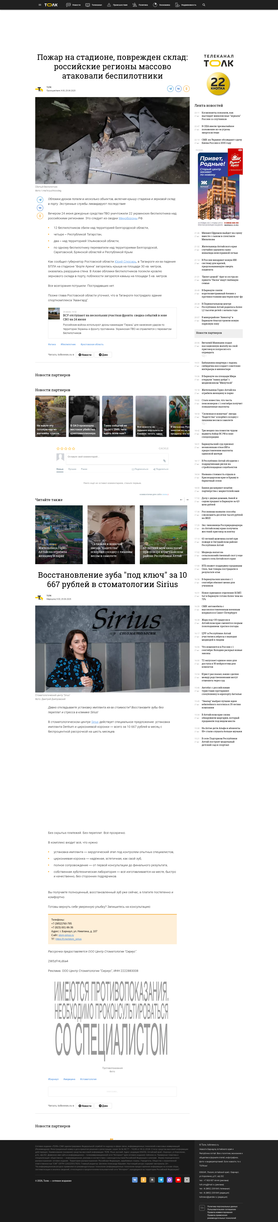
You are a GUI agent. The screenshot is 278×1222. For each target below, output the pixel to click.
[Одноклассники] (186, 88)
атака (52, 344)
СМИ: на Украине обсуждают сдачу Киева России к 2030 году (222, 141)
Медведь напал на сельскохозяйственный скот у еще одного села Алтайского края (222, 555)
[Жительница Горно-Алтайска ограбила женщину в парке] (59, 534)
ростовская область (92, 344)
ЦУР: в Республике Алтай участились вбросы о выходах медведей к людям (219, 636)
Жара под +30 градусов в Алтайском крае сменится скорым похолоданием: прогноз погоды (222, 623)
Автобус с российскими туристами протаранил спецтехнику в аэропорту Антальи (222, 691)
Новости (76, 5)
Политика (143, 5)
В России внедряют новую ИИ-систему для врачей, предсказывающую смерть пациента (219, 264)
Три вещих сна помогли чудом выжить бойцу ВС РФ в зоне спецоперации (219, 433)
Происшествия (120, 5)
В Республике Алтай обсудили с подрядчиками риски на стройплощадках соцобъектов (220, 464)
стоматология (88, 1079)
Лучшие (72, 468)
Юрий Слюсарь (125, 261)
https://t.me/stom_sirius (69, 939)
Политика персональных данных (222, 1206)
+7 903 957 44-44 (211, 1180)
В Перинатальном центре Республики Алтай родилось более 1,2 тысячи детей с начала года (222, 307)
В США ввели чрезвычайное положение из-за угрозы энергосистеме (218, 129)
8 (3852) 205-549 (211, 1193)
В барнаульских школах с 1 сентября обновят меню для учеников (218, 582)
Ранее (84, 468)
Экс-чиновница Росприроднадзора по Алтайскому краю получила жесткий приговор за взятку (222, 528)
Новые (59, 468)
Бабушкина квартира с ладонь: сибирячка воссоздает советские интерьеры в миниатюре (221, 366)
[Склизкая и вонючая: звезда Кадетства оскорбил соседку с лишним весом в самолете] (111, 534)
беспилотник (68, 344)
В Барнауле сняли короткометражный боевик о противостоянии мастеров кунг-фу (222, 293)
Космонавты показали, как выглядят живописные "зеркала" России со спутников (221, 116)
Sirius (95, 722)
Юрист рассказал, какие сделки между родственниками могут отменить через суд (220, 677)
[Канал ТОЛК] (103, 354)
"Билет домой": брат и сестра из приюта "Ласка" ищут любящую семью (220, 280)
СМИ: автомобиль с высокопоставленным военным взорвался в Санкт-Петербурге (221, 609)
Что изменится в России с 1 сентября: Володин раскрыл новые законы (222, 650)
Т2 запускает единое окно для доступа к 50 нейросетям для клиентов (219, 663)
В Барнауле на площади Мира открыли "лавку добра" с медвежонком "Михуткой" (219, 379)
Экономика (164, 5)
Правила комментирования (219, 1212)
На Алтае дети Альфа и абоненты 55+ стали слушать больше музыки (222, 730)
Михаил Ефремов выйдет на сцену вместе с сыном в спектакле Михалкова (222, 236)
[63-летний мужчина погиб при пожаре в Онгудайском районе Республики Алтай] (163, 534)
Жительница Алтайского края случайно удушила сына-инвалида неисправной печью (220, 249)
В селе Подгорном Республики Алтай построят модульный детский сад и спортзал (219, 741)
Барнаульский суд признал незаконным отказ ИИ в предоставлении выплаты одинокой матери (218, 448)
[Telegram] (170, 88)
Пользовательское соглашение (221, 1209)
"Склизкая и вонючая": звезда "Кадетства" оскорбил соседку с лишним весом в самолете (111, 550)
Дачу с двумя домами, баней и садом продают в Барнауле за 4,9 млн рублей (220, 501)
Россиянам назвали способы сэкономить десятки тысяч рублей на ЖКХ (222, 515)
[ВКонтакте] (178, 88)
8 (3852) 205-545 (211, 1189)
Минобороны (128, 218)
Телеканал (97, 5)
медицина (69, 1079)
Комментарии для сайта (154, 494)
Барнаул (53, 1079)
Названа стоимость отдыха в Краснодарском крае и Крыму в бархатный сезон (220, 477)
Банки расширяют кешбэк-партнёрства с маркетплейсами (220, 489)
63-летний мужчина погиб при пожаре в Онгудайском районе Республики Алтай (163, 552)
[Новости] (84, 354)
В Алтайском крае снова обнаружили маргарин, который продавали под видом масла (220, 718)
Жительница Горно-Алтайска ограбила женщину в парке (53, 552)
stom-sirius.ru (66, 935)
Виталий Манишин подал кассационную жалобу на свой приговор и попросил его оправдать (220, 347)
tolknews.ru (213, 1144)
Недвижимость (188, 5)
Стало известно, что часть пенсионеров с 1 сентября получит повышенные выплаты (222, 403)
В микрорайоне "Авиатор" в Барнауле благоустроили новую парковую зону (220, 320)
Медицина (51, 599)
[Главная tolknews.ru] (51, 5)
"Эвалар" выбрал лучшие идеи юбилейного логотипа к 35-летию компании (221, 704)
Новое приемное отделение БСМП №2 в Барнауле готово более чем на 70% (222, 596)
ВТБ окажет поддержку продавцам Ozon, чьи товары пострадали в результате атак (222, 569)
